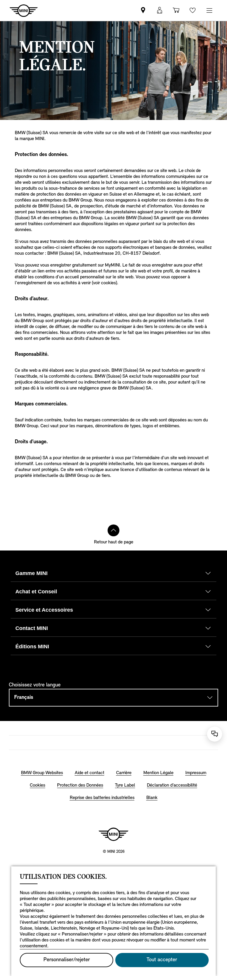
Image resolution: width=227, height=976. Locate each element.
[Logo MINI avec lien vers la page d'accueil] (113, 834)
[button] (159, 10)
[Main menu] (209, 10)
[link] (143, 10)
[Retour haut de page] (113, 530)
